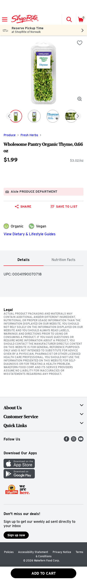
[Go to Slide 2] (34, 116)
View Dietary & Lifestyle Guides (30, 234)
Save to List (66, 206)
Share (25, 206)
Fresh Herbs (29, 135)
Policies (9, 552)
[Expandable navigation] (5, 19)
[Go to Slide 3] (53, 116)
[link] (64, 206)
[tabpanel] (43, 272)
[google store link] (19, 477)
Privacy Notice (62, 552)
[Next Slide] (77, 116)
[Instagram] (73, 440)
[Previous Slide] (9, 116)
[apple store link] (19, 467)
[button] (69, 19)
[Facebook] (66, 440)
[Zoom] (79, 99)
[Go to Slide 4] (71, 116)
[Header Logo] (24, 19)
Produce (10, 135)
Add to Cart (43, 573)
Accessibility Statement (33, 552)
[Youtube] (80, 440)
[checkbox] (79, 43)
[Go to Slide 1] (16, 116)
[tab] (24, 260)
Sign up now (16, 535)
